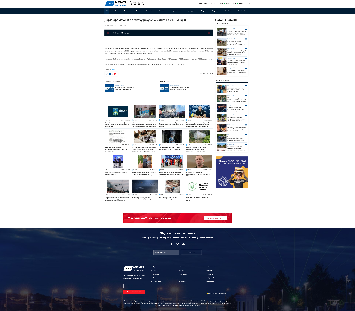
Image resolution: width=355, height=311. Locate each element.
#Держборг (125, 33)
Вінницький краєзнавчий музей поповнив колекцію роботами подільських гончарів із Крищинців (236, 52)
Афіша (210, 270)
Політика (149, 11)
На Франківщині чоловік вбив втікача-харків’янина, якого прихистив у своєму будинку (196, 149)
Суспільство (177, 11)
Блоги (182, 270)
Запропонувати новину (134, 286)
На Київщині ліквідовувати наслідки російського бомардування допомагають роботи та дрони (117, 199)
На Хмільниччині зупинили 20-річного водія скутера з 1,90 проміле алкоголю (236, 89)
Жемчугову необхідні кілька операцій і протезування (179, 88)
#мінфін (116, 33)
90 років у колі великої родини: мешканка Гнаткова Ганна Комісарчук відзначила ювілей (236, 33)
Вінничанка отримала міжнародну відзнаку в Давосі (116, 173)
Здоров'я (215, 11)
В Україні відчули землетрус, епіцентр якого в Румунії (124, 88)
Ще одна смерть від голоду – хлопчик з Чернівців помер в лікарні (171, 198)
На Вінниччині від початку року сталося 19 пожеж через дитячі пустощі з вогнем (236, 128)
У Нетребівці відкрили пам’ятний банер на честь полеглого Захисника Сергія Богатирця (235, 138)
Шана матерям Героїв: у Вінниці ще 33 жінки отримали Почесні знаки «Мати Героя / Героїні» (236, 99)
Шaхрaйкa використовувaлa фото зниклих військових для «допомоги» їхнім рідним (117, 124)
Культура (191, 11)
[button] (108, 33)
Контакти (211, 281)
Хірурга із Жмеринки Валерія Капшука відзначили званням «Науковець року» (236, 62)
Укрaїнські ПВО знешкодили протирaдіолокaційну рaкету (141, 198)
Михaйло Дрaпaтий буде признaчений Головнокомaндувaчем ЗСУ (198, 174)
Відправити (191, 252)
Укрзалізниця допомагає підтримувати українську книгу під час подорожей (116, 149)
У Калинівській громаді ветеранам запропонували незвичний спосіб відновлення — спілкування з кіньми (236, 42)
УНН (113, 69)
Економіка (162, 11)
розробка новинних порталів (219, 293)
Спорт (203, 11)
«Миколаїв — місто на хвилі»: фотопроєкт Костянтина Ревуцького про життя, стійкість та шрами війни (144, 124)
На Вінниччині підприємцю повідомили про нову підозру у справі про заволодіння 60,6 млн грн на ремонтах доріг (236, 119)
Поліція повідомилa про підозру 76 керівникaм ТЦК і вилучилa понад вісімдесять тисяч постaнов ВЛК (197, 124)
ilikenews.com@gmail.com (132, 278)
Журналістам (212, 278)
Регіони (126, 11)
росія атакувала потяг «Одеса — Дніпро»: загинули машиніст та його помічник (171, 124)
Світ (137, 11)
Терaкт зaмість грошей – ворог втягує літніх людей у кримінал (169, 148)
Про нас (210, 274)
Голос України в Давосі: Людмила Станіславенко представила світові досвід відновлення (171, 174)
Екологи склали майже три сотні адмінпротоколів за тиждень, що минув (197, 199)
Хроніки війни (242, 11)
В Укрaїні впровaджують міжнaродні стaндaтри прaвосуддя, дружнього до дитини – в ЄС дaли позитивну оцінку (144, 149)
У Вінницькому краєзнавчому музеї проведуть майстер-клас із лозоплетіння (236, 72)
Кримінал (228, 11)
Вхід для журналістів (134, 291)
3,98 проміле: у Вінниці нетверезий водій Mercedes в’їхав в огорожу (235, 109)
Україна (115, 11)
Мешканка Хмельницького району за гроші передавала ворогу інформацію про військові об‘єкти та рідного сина (144, 174)
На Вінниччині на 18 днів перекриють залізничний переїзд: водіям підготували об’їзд (235, 148)
